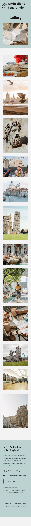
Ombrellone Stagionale (16, 6)
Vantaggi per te (20, 503)
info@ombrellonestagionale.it (16, 475)
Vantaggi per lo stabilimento (16, 507)
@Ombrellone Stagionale (15, 471)
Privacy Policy (20, 490)
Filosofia (8, 503)
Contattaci (10, 481)
